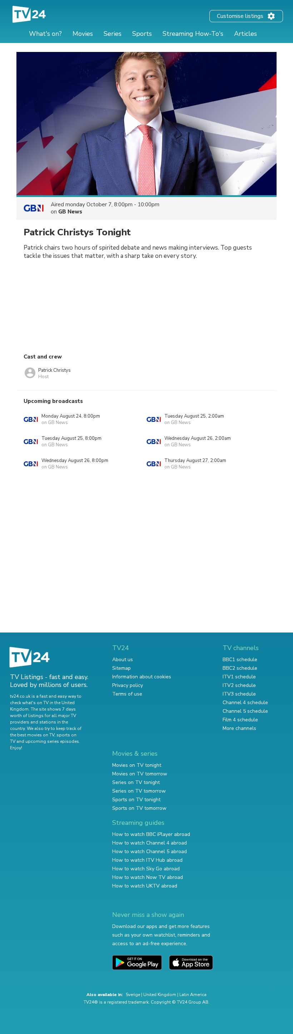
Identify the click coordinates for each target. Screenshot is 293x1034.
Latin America (193, 994)
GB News (70, 211)
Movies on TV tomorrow (139, 773)
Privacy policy (127, 685)
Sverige (133, 994)
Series (112, 33)
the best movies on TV (32, 735)
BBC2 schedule (240, 668)
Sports (142, 33)
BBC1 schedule (240, 659)
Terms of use (127, 694)
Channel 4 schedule (245, 702)
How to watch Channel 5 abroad (149, 851)
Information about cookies (141, 676)
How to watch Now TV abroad (147, 877)
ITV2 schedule (239, 685)
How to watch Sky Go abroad (146, 868)
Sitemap (121, 668)
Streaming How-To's (193, 33)
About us (122, 659)
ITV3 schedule (239, 694)
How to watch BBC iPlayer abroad (151, 834)
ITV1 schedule (239, 676)
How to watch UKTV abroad (144, 885)
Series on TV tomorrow (139, 791)
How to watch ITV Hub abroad (147, 860)
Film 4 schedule (240, 719)
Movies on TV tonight (136, 765)
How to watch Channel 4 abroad (149, 843)
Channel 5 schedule (245, 711)
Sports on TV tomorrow (139, 808)
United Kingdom (159, 994)
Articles (245, 33)
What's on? (45, 33)
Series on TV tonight (136, 782)
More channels (239, 728)
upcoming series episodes (52, 741)
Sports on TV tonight (136, 799)
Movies (83, 33)
